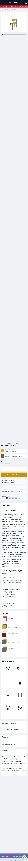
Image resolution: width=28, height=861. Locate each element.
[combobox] (14, 451)
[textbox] (14, 451)
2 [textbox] (2, 469)
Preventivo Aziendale (8, 482)
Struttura (7, 449)
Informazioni (9, 480)
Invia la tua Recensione (8, 744)
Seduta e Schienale (10, 455)
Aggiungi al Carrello (14, 474)
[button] (1, 2)
